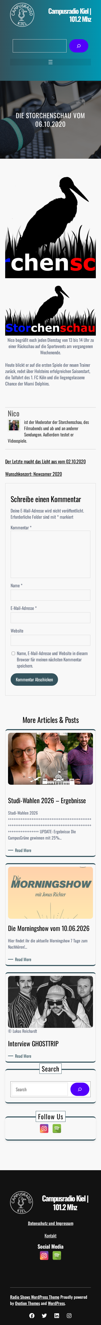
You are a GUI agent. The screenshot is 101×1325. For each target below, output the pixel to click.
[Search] (79, 1089)
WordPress (56, 1303)
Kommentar (21, 527)
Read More (24, 850)
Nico (13, 413)
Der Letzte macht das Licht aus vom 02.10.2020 (45, 461)
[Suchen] (78, 45)
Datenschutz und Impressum (50, 1223)
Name (17, 585)
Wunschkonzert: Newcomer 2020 (33, 473)
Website (17, 631)
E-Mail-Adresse (24, 608)
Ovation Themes (27, 1303)
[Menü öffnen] (50, 62)
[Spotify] (56, 1128)
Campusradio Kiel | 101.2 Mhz (69, 15)
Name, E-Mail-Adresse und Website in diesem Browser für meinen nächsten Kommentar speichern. (52, 659)
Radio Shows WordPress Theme (34, 1297)
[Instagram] (44, 1128)
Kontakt (50, 1235)
